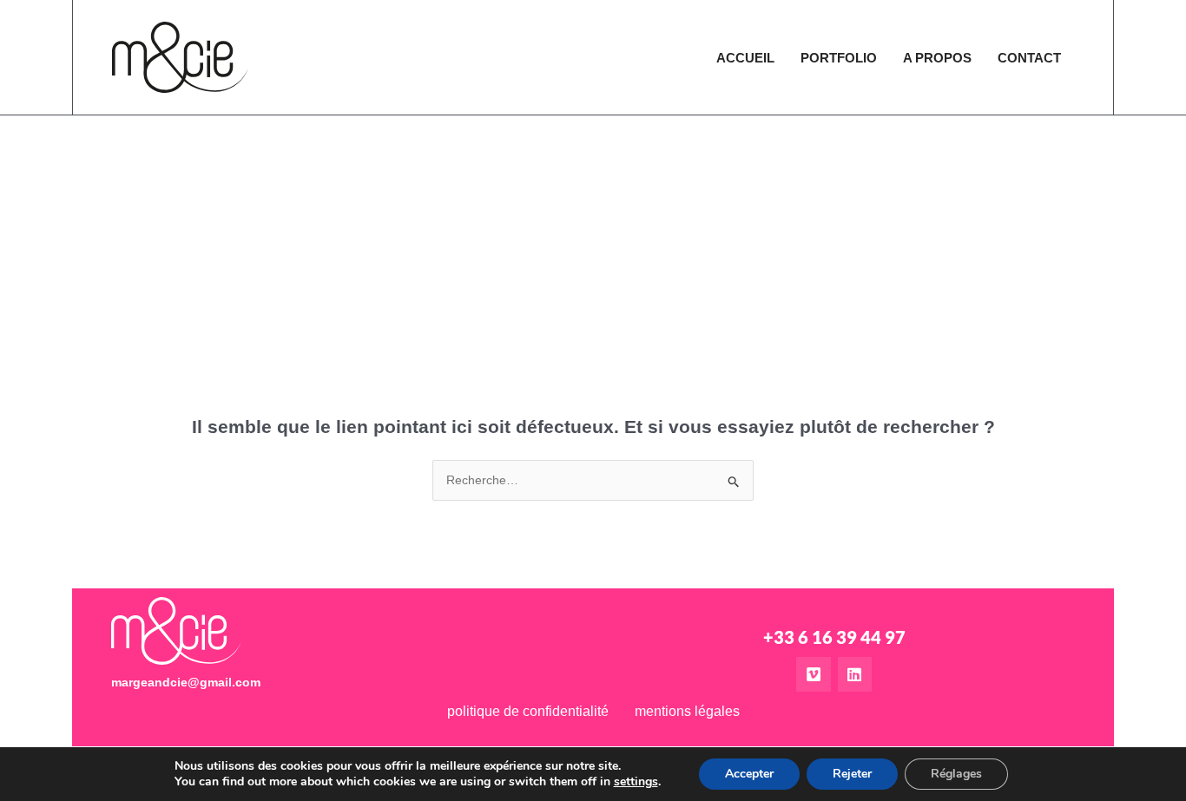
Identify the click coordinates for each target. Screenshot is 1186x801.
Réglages (956, 773)
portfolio (839, 57)
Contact (1029, 57)
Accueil (745, 57)
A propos (937, 57)
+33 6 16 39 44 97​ (834, 637)
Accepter (749, 773)
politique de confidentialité (528, 711)
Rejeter (852, 773)
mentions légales (687, 711)
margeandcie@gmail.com (185, 682)
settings (636, 782)
